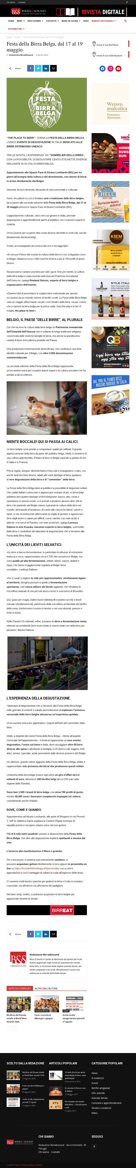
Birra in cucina (70, 21)
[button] (125, 21)
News (19, 21)
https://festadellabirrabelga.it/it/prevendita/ (37, 868)
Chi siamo (11, 2)
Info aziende (34, 21)
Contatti (21, 2)
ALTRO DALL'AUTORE (46, 988)
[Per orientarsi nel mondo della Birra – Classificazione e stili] (55, 1104)
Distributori (15, 29)
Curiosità (51, 21)
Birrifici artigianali (102, 21)
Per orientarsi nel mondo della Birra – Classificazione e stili (76, 1104)
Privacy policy (27, 1165)
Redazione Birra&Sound (21, 55)
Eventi (17, 37)
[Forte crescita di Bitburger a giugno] (46, 1003)
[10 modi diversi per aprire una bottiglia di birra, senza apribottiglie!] (55, 1075)
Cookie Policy (13, 1165)
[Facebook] (126, 2)
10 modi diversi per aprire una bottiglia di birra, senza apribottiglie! (75, 1075)
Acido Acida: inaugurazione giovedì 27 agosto (73, 1018)
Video (86, 21)
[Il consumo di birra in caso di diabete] (55, 1091)
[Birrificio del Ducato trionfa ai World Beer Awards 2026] (19, 1003)
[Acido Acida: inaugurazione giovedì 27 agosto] (75, 1003)
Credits (38, 1165)
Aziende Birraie (14, 1011)
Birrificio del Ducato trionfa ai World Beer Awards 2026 (17, 1018)
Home (11, 21)
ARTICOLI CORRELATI (20, 988)
